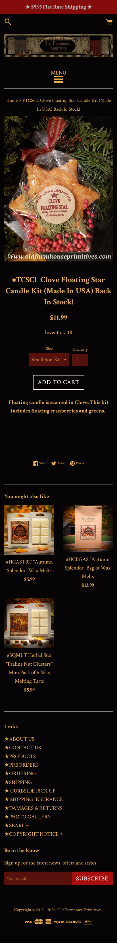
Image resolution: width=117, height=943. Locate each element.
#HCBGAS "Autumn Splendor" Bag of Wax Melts (88, 568)
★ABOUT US (19, 739)
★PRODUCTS (20, 756)
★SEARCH (16, 825)
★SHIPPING (18, 782)
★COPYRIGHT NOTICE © (33, 834)
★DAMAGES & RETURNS (33, 808)
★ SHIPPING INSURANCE (33, 799)
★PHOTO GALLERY (27, 816)
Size (49, 348)
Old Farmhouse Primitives (79, 910)
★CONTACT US (22, 747)
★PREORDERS (21, 765)
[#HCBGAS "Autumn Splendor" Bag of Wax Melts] (88, 528)
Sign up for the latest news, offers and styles (50, 862)
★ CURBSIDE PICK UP (29, 791)
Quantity (80, 349)
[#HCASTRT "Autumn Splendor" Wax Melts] (29, 530)
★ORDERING (20, 773)
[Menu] (58, 79)
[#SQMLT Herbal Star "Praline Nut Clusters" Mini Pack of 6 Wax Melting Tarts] (29, 623)
